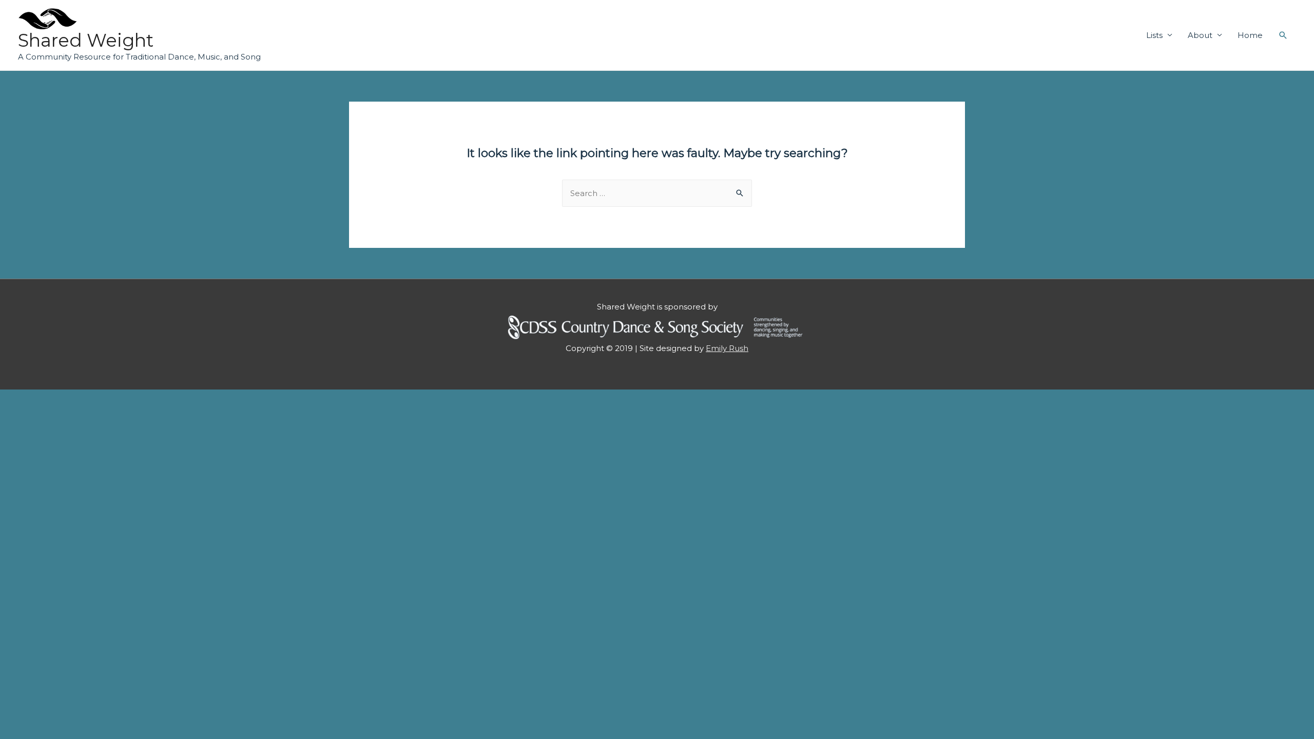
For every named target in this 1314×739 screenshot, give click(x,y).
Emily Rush (727, 348)
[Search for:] (657, 193)
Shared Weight (85, 40)
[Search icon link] (1283, 35)
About (1200, 35)
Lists (1154, 35)
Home (1250, 35)
